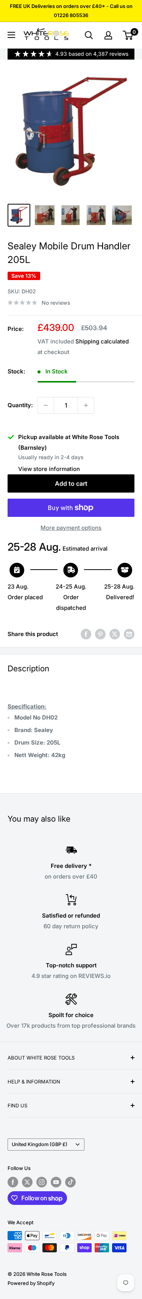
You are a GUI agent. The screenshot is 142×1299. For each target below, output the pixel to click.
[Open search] (89, 35)
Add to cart (71, 483)
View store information (49, 468)
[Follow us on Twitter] (27, 1182)
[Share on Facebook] (86, 633)
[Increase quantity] (86, 405)
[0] (128, 35)
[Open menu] (11, 35)
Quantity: (20, 405)
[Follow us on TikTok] (70, 1182)
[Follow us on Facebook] (13, 1182)
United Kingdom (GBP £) (39, 1144)
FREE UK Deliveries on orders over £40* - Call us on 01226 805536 (71, 10)
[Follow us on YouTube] (56, 1182)
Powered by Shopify (31, 1283)
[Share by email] (129, 633)
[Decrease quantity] (46, 405)
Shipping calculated (102, 341)
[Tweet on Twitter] (114, 633)
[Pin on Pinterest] (100, 633)
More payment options (71, 527)
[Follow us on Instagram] (41, 1182)
